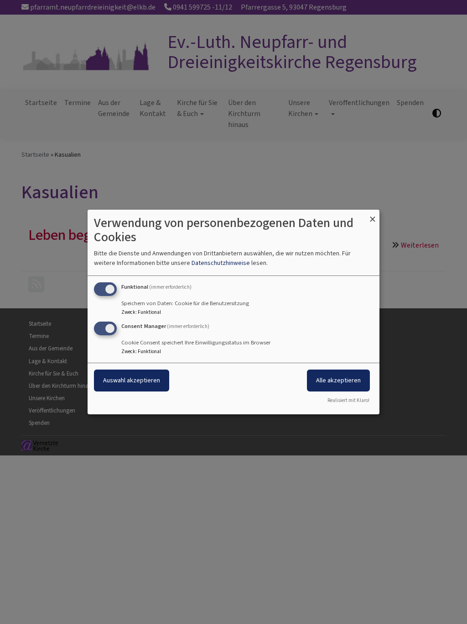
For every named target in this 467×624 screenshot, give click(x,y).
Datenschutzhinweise (221, 263)
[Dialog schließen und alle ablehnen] (372, 215)
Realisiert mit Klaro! (348, 400)
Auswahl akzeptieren (131, 380)
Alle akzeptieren (338, 380)
